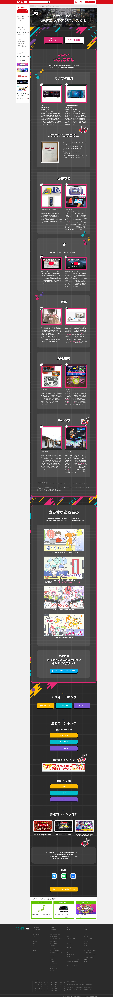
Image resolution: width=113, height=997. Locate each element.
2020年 (64, 793)
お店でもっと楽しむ (21, 32)
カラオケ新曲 (19, 20)
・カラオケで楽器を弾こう (53, 963)
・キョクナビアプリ (52, 966)
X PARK (68, 927)
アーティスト (64, 705)
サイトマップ (20, 98)
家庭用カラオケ (69, 947)
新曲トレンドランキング (21, 22)
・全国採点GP (35, 941)
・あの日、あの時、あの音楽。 (54, 948)
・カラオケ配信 (69, 943)
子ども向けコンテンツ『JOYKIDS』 (21, 53)
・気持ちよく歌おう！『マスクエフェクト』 (56, 952)
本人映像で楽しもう (20, 25)
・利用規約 (85, 943)
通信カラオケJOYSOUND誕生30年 (41, 6)
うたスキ (68, 457)
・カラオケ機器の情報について (88, 948)
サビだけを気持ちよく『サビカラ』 (21, 49)
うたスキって (26, 7)
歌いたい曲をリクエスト (21, 41)
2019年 (64, 786)
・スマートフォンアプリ (70, 954)
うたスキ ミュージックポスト (71, 938)
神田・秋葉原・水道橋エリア (81, 984)
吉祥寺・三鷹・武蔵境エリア (71, 987)
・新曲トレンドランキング (53, 936)
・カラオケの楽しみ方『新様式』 (54, 950)
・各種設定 (34, 950)
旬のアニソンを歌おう (21, 27)
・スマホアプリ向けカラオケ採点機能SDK (90, 954)
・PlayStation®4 (69, 949)
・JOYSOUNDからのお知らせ (88, 938)
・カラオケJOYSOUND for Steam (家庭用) (73, 959)
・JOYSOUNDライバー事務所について (89, 957)
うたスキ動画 (19, 39)
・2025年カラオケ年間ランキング (55, 934)
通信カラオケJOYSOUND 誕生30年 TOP (64, 889)
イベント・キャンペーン (36, 934)
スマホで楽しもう (21, 60)
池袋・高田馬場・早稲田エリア (71, 984)
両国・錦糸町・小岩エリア (71, 989)
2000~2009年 (64, 742)
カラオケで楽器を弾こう (21, 43)
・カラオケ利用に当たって (87, 941)
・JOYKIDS (51, 973)
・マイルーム (34, 938)
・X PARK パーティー (70, 929)
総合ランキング (45, 705)
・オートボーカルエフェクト (54, 968)
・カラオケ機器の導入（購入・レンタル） (90, 950)
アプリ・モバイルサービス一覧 (72, 965)
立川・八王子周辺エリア (90, 984)
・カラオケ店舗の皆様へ (87, 952)
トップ (32, 6)
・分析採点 (34, 943)
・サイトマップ (86, 961)
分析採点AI (68, 400)
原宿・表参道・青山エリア (88, 989)
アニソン (82, 705)
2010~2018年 (64, 748)
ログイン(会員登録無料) (22, 11)
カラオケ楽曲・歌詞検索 (36, 929)
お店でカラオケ (20, 16)
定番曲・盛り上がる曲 (21, 29)
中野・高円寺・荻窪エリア (80, 989)
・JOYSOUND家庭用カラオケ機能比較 (72, 961)
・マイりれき (34, 945)
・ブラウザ (68, 956)
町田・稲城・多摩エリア (80, 987)
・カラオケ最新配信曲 (53, 929)
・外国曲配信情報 (52, 945)
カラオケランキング (20, 18)
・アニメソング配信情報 (53, 943)
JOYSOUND (21, 2)
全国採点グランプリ (71, 403)
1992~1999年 (64, 735)
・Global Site (85, 959)
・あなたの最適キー (52, 970)
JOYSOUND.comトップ (36, 927)
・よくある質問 (86, 936)
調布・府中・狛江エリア (88, 987)
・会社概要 (85, 929)
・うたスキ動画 (52, 961)
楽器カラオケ (81, 463)
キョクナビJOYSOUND (74, 221)
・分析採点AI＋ (52, 959)
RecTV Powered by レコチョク (73, 341)
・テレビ (68, 952)
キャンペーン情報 (21, 56)
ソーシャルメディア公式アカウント (21, 94)
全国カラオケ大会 (35, 932)
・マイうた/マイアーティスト (37, 948)
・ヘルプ (85, 934)
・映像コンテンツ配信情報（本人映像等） (56, 938)
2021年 (64, 799)
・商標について (86, 945)
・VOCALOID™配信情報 (53, 941)
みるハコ (78, 115)
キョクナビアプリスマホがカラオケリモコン (21, 46)
